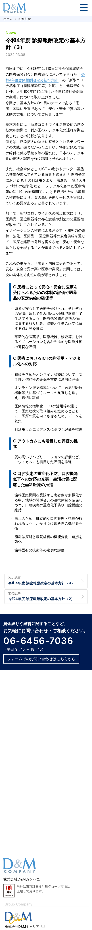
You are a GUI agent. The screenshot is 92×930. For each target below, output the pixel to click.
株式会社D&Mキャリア (22, 926)
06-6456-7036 (38, 640)
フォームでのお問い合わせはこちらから (41, 659)
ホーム (8, 18)
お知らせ (24, 18)
